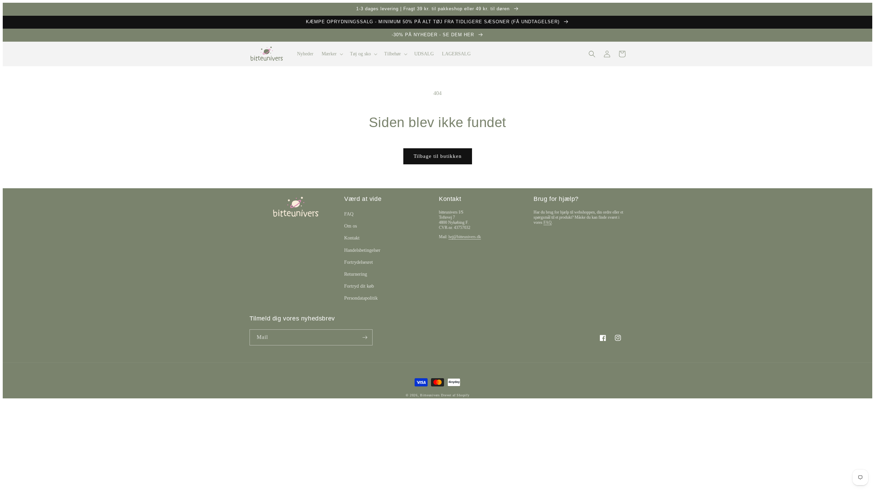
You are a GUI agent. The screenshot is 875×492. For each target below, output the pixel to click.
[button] (332, 54)
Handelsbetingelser (362, 250)
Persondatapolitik (361, 298)
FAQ (348, 214)
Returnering (355, 274)
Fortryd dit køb (359, 286)
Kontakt (352, 238)
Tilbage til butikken (438, 156)
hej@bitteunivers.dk (464, 236)
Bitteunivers (430, 395)
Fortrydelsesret (358, 262)
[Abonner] (364, 337)
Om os (350, 226)
